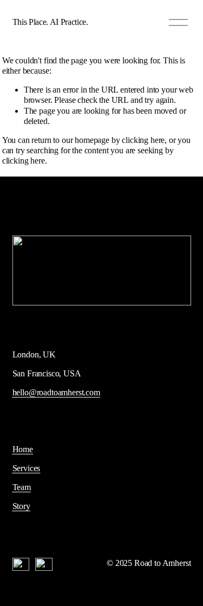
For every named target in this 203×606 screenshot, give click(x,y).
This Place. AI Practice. (50, 22)
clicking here (143, 140)
